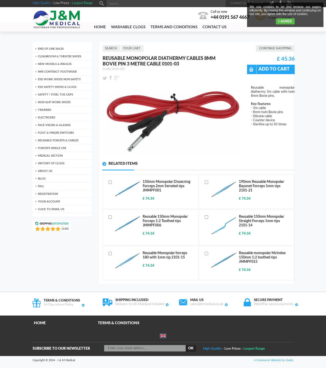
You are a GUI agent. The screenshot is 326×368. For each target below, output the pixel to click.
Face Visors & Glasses (54, 125)
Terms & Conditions (118, 323)
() (65, 228)
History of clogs (51, 163)
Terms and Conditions (174, 27)
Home (100, 27)
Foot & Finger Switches (56, 132)
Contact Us (214, 27)
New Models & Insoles (55, 64)
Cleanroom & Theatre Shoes (59, 56)
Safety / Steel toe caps (55, 94)
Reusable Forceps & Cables (58, 140)
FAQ (41, 186)
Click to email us (51, 209)
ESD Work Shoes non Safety (59, 79)
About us (45, 171)
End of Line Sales (51, 48)
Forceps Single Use (52, 148)
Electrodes (46, 117)
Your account (49, 201)
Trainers (44, 109)
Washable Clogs (128, 27)
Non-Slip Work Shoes (54, 102)
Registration (48, 194)
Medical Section (50, 155)
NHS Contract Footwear (57, 71)
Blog (42, 178)
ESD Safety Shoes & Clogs (57, 87)
